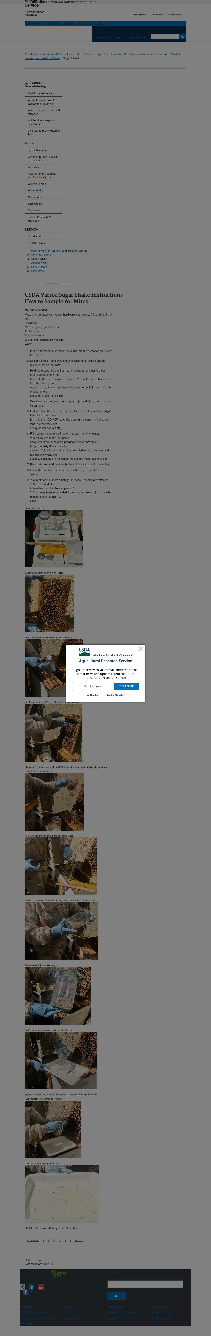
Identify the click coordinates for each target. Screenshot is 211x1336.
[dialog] (105, 673)
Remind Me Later (115, 695)
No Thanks (92, 695)
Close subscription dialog (140, 648)
